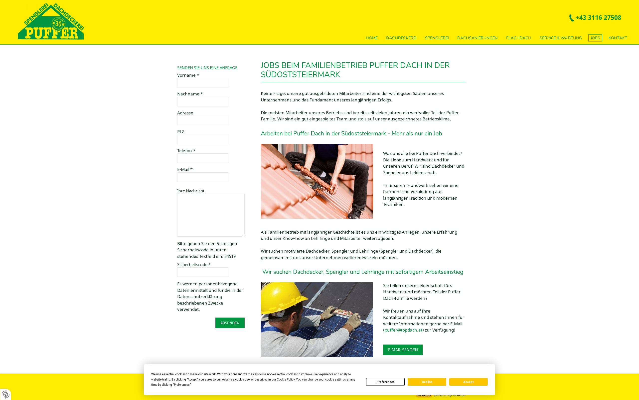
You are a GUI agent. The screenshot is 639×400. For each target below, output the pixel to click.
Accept (468, 382)
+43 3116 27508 (598, 17)
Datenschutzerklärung (199, 296)
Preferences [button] (182, 385)
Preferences (385, 382)
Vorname (188, 75)
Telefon (186, 150)
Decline (427, 382)
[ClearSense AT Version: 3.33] (424, 395)
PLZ (180, 131)
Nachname (190, 94)
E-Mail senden (403, 350)
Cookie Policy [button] (286, 379)
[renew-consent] (5, 394)
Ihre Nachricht (190, 191)
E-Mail (185, 169)
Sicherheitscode (194, 264)
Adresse (185, 113)
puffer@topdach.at (403, 330)
